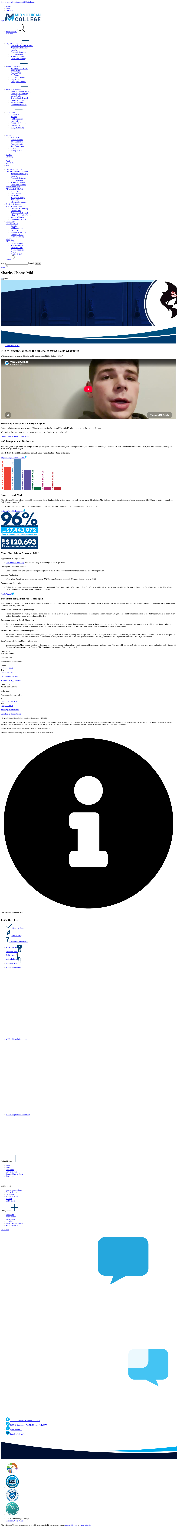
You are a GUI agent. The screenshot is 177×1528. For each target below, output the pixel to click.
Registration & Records (19, 98)
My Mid (9, 155)
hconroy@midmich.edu (10, 710)
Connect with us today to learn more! (15, 436)
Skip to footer (29, 2)
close (3, 267)
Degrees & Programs (14, 43)
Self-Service (10, 1201)
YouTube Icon (11, 947)
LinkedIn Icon (11, 959)
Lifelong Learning (17, 125)
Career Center (16, 96)
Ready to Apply (18, 928)
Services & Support (13, 89)
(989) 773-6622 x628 (9, 701)
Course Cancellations (14, 1190)
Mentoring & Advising (19, 94)
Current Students (17, 140)
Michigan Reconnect (18, 82)
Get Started (15, 75)
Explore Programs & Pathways (13, 458)
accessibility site (71, 1525)
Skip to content (18, 2)
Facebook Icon (12, 952)
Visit (7, 165)
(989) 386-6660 (7, 668)
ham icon (9, 34)
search (8, 259)
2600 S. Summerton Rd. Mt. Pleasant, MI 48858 (28, 1425)
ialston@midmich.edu (9, 676)
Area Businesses (17, 142)
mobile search (11, 32)
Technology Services (18, 105)
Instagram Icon (12, 963)
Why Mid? (15, 79)
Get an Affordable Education (12, 511)
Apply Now (15, 71)
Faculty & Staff (16, 150)
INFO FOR (15, 137)
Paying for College (18, 77)
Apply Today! (6, 594)
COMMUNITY (17, 114)
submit (31, 263)
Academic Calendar (18, 56)
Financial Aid (16, 73)
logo (3, 20)
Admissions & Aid (13, 66)
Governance (10, 1219)
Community (10, 112)
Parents (13, 148)
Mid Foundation (17, 119)
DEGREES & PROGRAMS (22, 46)
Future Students (17, 144)
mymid (8, 6)
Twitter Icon (11, 955)
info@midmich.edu (17, 1434)
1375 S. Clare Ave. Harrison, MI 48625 (25, 1421)
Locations (9, 1221)
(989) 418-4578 (7, 672)
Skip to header (6, 2)
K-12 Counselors (17, 146)
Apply (8, 8)
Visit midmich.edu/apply (15, 563)
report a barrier (85, 1525)
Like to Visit (16, 936)
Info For (9, 135)
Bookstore (10, 1170)
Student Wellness (17, 102)
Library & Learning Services (21, 100)
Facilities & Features (18, 123)
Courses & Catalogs (18, 52)
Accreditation (11, 1217)
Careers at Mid (11, 1172)
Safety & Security (17, 128)
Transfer (14, 50)
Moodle (9, 1199)
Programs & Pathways (19, 48)
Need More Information (19, 942)
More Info (9, 163)
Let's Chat (5, 1230)
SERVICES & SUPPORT (21, 92)
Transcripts (10, 1176)
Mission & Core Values (14, 1521)
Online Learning (17, 54)
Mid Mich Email (12, 1196)
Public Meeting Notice (14, 1223)
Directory (9, 10)
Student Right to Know (14, 1174)
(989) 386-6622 (16, 1430)
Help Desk (10, 1194)
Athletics (14, 117)
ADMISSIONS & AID (19, 69)
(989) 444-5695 (7, 706)
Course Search (11, 1192)
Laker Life (15, 121)
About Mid (10, 1215)
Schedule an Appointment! (11, 680)
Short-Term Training (18, 59)
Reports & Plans (12, 1225)
